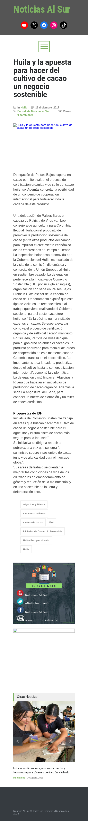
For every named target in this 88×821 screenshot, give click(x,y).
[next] (70, 741)
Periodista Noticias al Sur (33, 111)
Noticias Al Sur (41, 9)
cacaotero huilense (34, 513)
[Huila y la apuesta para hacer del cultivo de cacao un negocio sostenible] (44, 143)
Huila (24, 107)
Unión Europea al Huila (36, 540)
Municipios (19, 777)
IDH (51, 522)
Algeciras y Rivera (34, 504)
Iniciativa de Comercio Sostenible (42, 531)
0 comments (25, 114)
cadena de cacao (33, 522)
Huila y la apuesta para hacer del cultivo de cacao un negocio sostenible (42, 78)
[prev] (18, 741)
